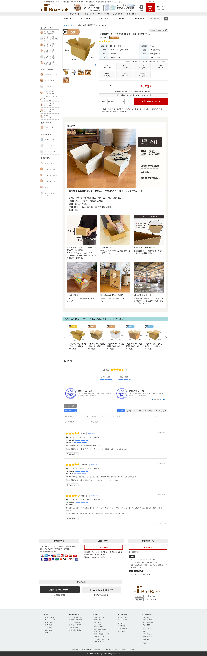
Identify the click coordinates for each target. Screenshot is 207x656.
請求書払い (67, 549)
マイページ (162, 7)
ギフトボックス (147, 634)
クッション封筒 (50, 169)
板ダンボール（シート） (125, 617)
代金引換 (60, 546)
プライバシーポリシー (111, 649)
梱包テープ (49, 187)
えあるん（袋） (50, 140)
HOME (65, 25)
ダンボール (71, 25)
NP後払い (58, 549)
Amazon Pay (44, 551)
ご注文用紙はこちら (100, 595)
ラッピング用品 (147, 636)
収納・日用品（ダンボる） (49, 194)
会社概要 (47, 632)
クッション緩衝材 (51, 175)
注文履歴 (161, 9)
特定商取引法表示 (128, 649)
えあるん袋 (121, 626)
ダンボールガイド (103, 14)
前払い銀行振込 (70, 546)
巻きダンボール (50, 181)
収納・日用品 (146, 625)
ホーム (46, 614)
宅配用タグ (146, 640)
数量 (103, 101)
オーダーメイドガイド (51, 620)
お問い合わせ (131, 14)
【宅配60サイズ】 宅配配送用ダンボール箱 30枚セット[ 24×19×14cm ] (94, 480)
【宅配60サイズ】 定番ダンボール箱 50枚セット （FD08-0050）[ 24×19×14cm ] (97, 514)
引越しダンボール (51, 74)
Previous (65, 337)
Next (166, 337)
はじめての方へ (75, 14)
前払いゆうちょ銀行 (46, 549)
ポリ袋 (145, 643)
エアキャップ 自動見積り (76, 620)
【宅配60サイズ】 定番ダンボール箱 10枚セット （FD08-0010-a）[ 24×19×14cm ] (98, 449)
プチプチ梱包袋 (50, 146)
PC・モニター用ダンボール (102, 639)
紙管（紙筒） (49, 163)
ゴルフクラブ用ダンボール (101, 634)
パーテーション (122, 620)
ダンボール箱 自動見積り (76, 617)
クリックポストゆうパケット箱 (98, 626)
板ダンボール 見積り (75, 625)
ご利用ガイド (89, 14)
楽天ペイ (53, 551)
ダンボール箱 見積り (75, 622)
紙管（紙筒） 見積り (75, 630)
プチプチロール (50, 152)
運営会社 (97, 649)
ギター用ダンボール (99, 636)
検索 (166, 18)
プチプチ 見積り (73, 627)
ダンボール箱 (49, 81)
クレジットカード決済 (47, 546)
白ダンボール (49, 87)
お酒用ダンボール (99, 642)
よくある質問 (117, 14)
